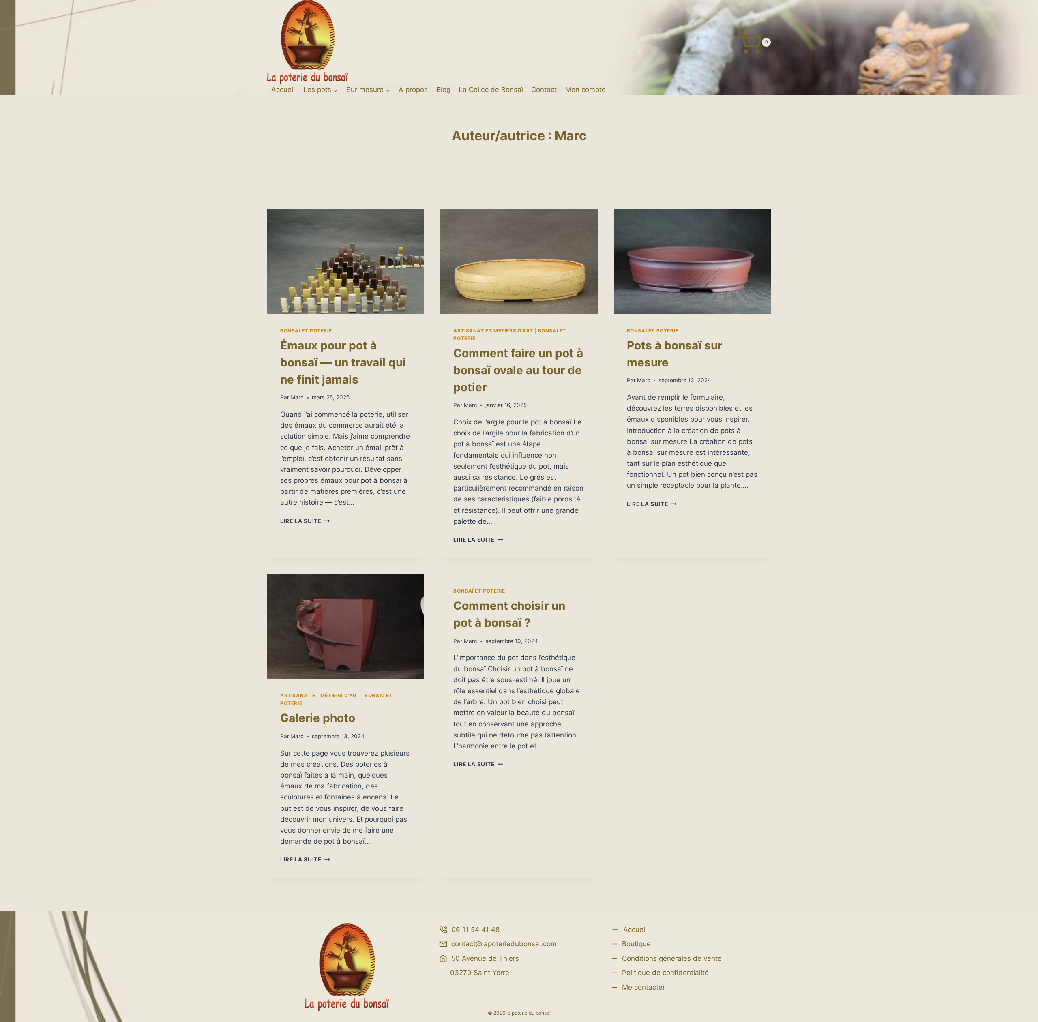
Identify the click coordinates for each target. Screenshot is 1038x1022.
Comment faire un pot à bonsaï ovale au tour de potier (518, 370)
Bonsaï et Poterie (306, 331)
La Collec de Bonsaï (491, 90)
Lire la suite (305, 521)
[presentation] (345, 261)
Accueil (283, 90)
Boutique (636, 944)
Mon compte (585, 90)
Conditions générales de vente (672, 958)
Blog (443, 90)
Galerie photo (317, 718)
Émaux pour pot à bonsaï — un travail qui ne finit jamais (343, 362)
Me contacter (643, 987)
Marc (297, 397)
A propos (413, 90)
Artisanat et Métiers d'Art (493, 331)
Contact (544, 90)
